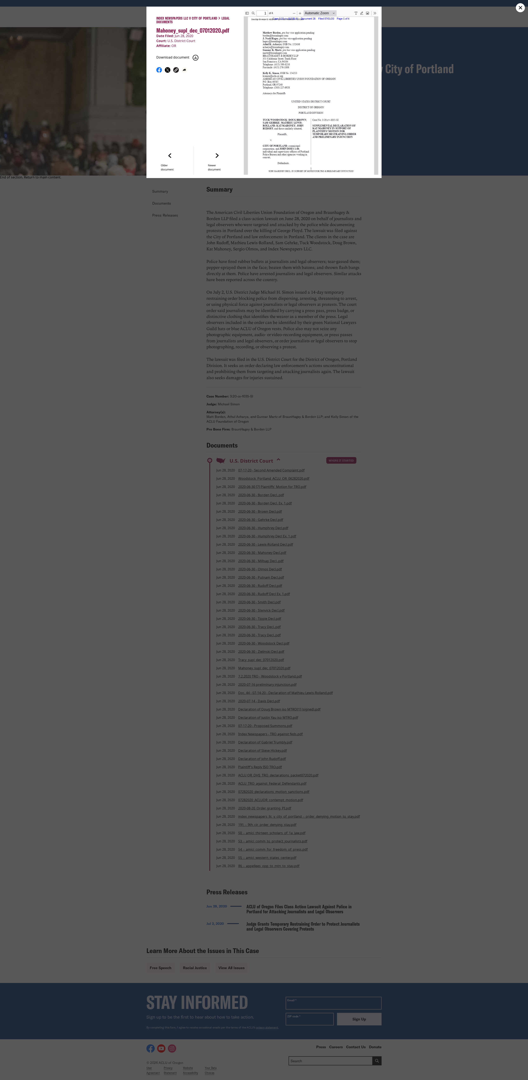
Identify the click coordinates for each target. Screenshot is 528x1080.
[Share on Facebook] (159, 71)
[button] (176, 70)
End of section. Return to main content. (30, 177)
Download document (172, 57)
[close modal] (520, 7)
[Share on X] (167, 71)
